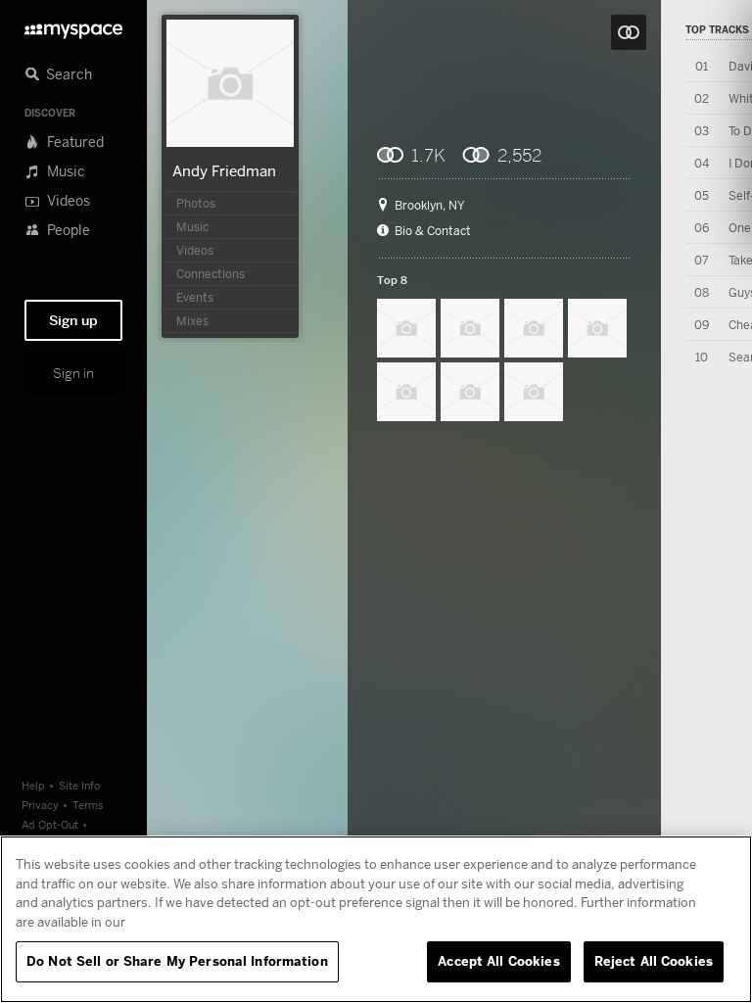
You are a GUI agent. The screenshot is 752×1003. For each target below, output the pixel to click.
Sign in (73, 373)
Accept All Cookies (498, 961)
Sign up (73, 320)
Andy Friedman (224, 170)
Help (33, 785)
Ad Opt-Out (50, 824)
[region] (376, 919)
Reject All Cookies (653, 961)
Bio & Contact (433, 231)
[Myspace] (73, 26)
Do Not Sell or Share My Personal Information (177, 961)
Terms (88, 804)
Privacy (40, 804)
